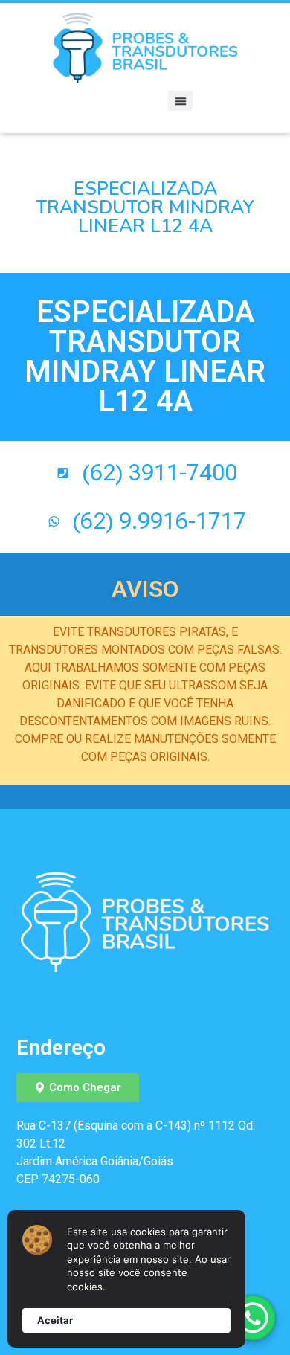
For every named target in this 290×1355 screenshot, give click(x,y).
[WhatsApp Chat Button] (253, 1318)
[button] (180, 101)
